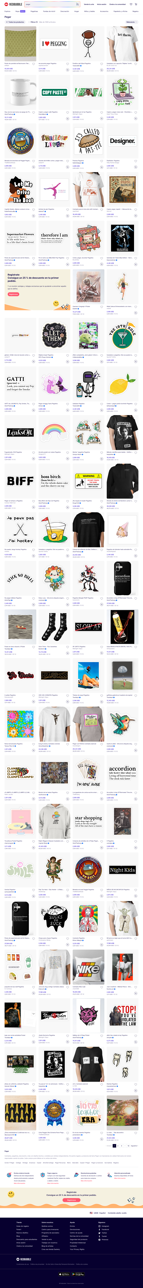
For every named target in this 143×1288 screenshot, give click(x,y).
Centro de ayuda (76, 1233)
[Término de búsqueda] (77, 4)
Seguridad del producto (78, 1239)
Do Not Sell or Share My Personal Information (60, 1264)
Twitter (104, 1233)
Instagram (105, 1226)
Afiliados (45, 1236)
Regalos (135, 11)
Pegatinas (34, 11)
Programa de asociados (50, 1233)
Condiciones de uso (22, 1264)
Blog (18, 1236)
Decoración (65, 11)
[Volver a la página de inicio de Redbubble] (13, 4)
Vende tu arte (47, 1239)
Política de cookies (82, 1264)
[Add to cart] (67, 69)
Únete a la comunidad (24, 1246)
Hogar (76, 11)
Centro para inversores (50, 1229)
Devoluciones (75, 1229)
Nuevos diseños (22, 1233)
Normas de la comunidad (79, 1236)
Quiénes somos (47, 1226)
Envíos (72, 1226)
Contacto (73, 1246)
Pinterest (105, 1240)
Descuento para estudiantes (26, 1239)
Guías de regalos (22, 1226)
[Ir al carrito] (136, 4)
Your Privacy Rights (77, 1249)
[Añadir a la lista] (33, 64)
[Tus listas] (131, 4)
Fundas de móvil (49, 11)
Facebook (105, 1229)
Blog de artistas (47, 1246)
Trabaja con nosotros (49, 1243)
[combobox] (52, 4)
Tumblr (104, 1236)
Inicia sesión (20, 1243)
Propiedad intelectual (78, 1243)
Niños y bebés (89, 11)
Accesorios (104, 11)
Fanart (18, 1229)
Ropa (20, 11)
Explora (7, 11)
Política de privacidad (37, 1264)
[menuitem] (7, 11)
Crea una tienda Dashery (51, 1249)
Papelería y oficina (120, 11)
